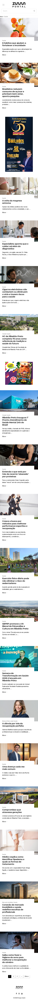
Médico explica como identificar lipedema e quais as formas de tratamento (13, 860)
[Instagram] (19, 993)
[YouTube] (22, 993)
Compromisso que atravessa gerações (12, 811)
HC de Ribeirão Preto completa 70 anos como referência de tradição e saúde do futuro (14, 340)
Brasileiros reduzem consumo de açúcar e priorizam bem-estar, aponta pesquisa (13, 93)
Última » (27, 976)
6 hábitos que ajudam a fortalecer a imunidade (14, 44)
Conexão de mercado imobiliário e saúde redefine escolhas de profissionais (13, 908)
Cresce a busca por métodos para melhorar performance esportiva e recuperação (14, 525)
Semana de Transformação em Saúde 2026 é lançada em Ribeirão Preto (15, 677)
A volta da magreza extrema (12, 201)
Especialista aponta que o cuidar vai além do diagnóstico (15, 246)
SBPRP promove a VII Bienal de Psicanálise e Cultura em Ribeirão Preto (15, 626)
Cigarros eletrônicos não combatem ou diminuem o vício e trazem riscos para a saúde (14, 293)
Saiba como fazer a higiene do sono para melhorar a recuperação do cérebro (14, 959)
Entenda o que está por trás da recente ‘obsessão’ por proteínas (15, 474)
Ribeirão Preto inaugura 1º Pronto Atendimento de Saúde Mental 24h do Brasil (15, 421)
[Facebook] (16, 993)
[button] (34, 11)
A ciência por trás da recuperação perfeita (13, 724)
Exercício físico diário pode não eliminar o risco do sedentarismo (15, 581)
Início (1, 16)
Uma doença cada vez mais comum (13, 767)
